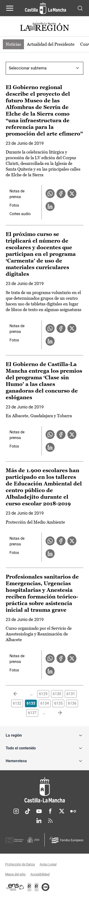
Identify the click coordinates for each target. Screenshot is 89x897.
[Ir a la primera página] (19, 694)
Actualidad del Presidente (51, 44)
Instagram (16, 811)
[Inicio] (44, 790)
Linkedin (39, 821)
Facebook (50, 811)
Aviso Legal (48, 864)
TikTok (27, 811)
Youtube (39, 811)
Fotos (14, 205)
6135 (58, 703)
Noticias (13, 44)
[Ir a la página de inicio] (45, 8)
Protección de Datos (20, 864)
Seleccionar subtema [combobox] (28, 68)
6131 (70, 694)
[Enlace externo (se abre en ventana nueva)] (36, 887)
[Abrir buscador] (80, 8)
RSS (50, 821)
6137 (32, 713)
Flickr (73, 811)
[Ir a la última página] (56, 713)
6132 (17, 703)
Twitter (61, 811)
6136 (72, 703)
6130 (57, 694)
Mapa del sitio (15, 874)
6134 (44, 703)
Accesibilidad (40, 874)
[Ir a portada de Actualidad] (45, 27)
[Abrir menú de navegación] (10, 8)
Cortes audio (20, 214)
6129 (43, 694)
